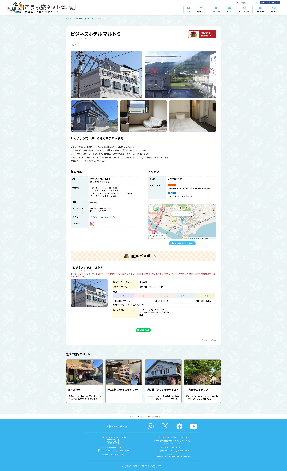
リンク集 (140, 417)
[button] (182, 219)
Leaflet (187, 238)
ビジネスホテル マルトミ (182, 213)
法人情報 (130, 417)
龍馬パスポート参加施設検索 (84, 18)
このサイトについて (154, 417)
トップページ (70, 18)
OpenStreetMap (196, 238)
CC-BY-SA (213, 238)
